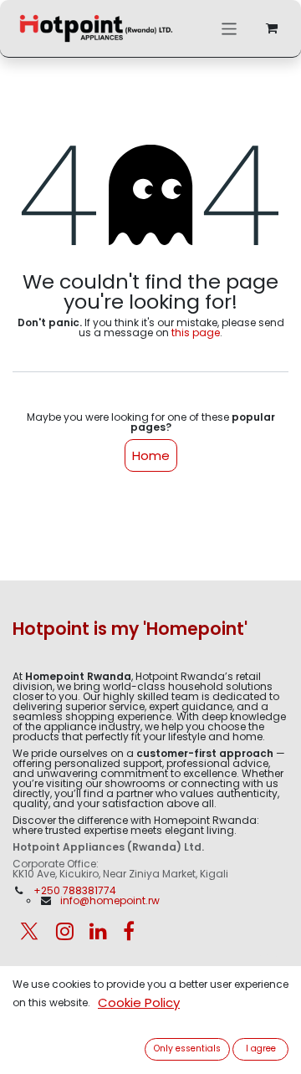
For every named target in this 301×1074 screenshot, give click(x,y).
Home (151, 455)
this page (195, 332)
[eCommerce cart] (271, 28)
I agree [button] (261, 1048)
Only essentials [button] (187, 1048)
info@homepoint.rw (110, 900)
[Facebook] (129, 931)
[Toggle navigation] (229, 28)
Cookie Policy (139, 1002)
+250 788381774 (76, 890)
